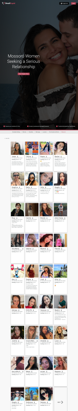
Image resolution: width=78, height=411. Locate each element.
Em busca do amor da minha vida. (17, 191)
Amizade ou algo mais (44, 191)
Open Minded (57, 161)
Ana (13, 279)
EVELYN (29, 310)
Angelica (15, 187)
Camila (28, 218)
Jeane (14, 156)
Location (45, 132)
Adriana (14, 310)
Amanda (43, 341)
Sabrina (28, 249)
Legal (27, 345)
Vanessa (43, 310)
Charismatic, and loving (59, 193)
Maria (28, 371)
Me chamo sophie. (29, 284)
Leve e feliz (14, 408)
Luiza (57, 341)
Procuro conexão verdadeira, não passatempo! (32, 191)
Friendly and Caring (44, 193)
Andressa (29, 402)
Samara (43, 402)
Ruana (42, 156)
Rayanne (58, 371)
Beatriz (57, 310)
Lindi (42, 279)
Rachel (57, 156)
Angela (57, 187)
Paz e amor (14, 406)
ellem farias (59, 218)
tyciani (42, 371)
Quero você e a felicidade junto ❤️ (32, 161)
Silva (56, 279)
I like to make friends (30, 347)
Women (24, 132)
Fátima (28, 156)
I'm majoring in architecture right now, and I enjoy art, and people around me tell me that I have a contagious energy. (31, 287)
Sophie (28, 279)
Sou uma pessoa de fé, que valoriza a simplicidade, (60, 314)
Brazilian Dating (16, 132)
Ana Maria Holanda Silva (16, 249)
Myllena (43, 249)
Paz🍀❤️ (56, 191)
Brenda (42, 218)
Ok (55, 284)
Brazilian (31, 132)
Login (73, 3)
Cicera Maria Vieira (31, 341)
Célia (42, 187)
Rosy (13, 218)
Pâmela (57, 249)
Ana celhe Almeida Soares (16, 371)
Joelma (14, 341)
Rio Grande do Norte (54, 132)
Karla (28, 187)
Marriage (38, 132)
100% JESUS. (14, 222)
